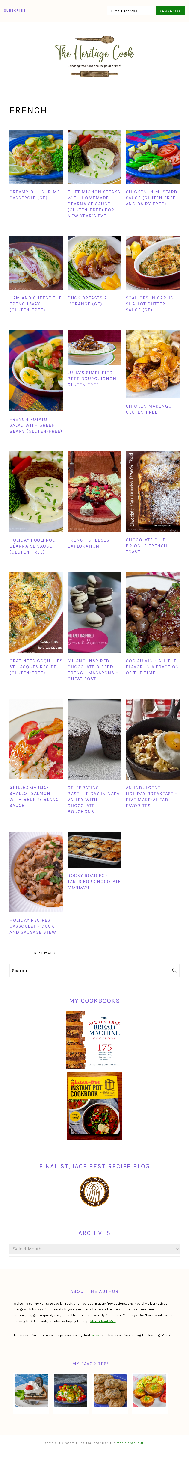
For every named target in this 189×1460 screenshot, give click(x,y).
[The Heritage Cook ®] (94, 79)
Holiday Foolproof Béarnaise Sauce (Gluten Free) (34, 546)
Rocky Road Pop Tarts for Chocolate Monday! (94, 881)
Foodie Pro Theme (130, 1443)
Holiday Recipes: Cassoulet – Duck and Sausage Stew (32, 926)
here (95, 1335)
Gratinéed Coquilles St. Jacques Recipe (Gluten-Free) (36, 666)
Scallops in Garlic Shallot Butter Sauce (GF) (150, 304)
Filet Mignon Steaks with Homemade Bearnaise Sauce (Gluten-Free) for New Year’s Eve (94, 204)
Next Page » (45, 952)
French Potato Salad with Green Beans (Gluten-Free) (35, 425)
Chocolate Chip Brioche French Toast (147, 545)
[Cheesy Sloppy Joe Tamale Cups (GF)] (149, 1390)
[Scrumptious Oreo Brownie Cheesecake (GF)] (31, 1390)
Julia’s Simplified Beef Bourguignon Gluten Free (92, 378)
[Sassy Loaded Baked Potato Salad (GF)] (70, 1390)
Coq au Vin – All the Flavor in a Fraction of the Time (152, 666)
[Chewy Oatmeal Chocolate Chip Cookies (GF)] (110, 1390)
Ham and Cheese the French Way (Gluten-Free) (35, 304)
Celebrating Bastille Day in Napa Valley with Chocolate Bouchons (93, 799)
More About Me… (103, 1321)
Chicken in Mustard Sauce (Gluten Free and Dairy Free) (151, 198)
